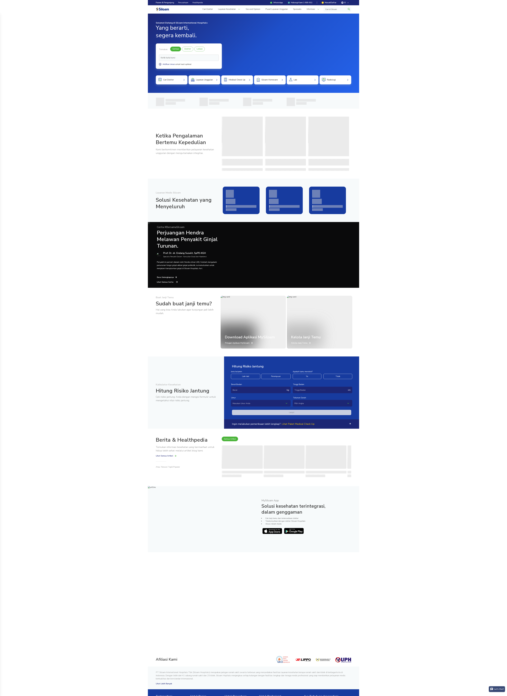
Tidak (337, 376)
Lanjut (291, 412)
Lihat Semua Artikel (164, 456)
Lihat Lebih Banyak (164, 683)
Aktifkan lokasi (169, 64)
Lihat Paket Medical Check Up (298, 424)
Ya (307, 376)
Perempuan (276, 376)
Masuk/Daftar (330, 2)
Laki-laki (245, 376)
